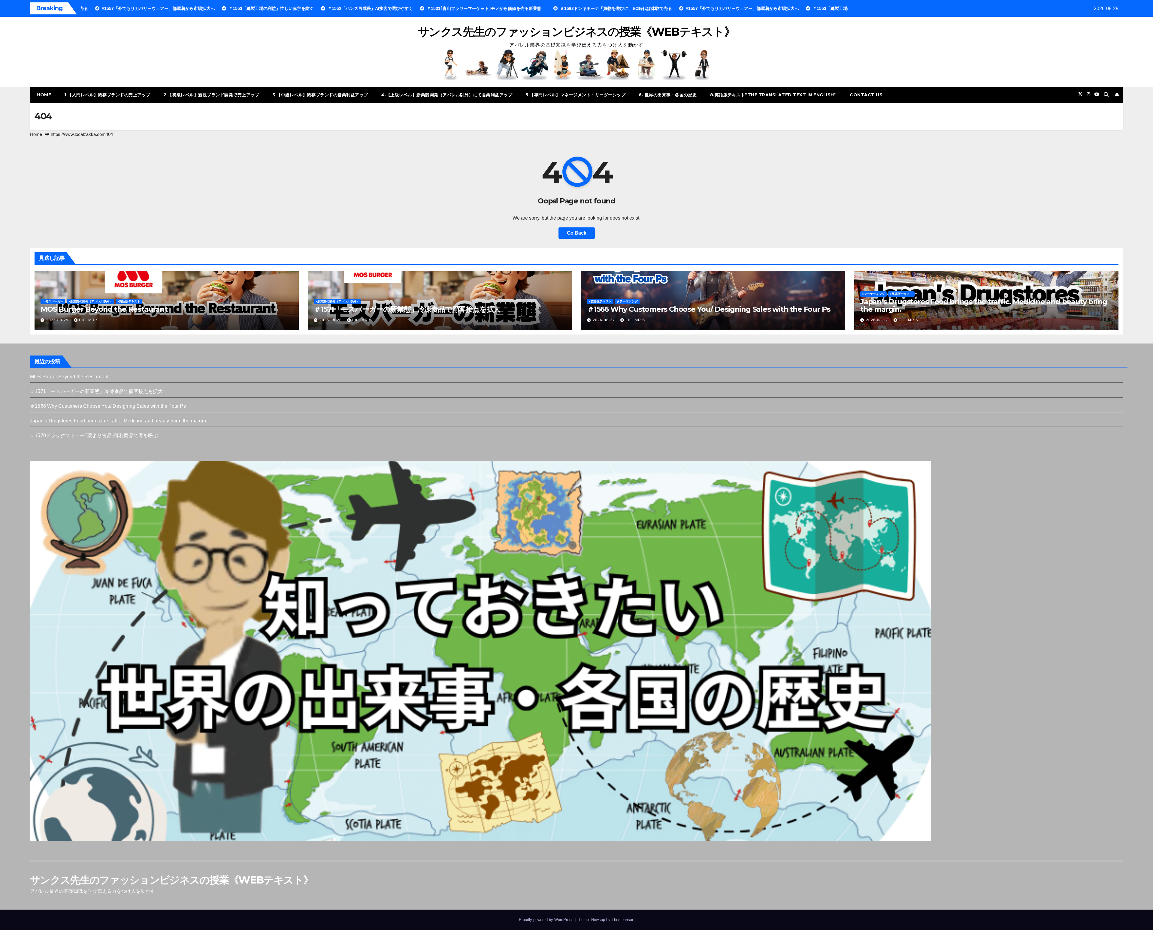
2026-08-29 (58, 320)
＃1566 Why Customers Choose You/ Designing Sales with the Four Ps (708, 309)
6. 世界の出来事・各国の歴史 (668, 95)
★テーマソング (627, 301)
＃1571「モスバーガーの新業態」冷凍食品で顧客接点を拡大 (407, 309)
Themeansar (622, 919)
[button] (1106, 94)
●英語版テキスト (128, 301)
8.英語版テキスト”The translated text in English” (773, 95)
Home (44, 95)
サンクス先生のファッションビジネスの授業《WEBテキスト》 (576, 32)
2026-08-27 (604, 320)
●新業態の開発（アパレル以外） (90, 301)
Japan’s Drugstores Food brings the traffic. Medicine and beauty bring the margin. (983, 305)
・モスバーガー (52, 301)
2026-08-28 (331, 320)
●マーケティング (873, 294)
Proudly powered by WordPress (547, 919)
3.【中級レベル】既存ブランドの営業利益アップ (320, 95)
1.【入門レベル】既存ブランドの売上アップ (107, 95)
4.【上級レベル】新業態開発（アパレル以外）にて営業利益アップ (447, 95)
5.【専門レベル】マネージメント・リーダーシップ (575, 95)
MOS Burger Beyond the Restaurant (104, 309)
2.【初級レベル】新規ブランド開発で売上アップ (211, 95)
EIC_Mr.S (88, 320)
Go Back (576, 233)
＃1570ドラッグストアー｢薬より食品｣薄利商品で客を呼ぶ (94, 435)
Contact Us (866, 95)
